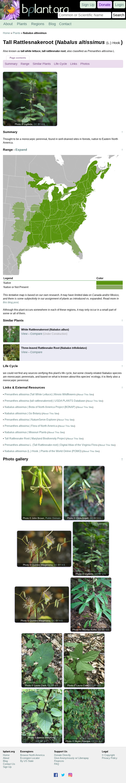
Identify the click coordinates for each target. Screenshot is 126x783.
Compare (36, 333)
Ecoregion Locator (30, 758)
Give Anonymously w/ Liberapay (71, 758)
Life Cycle (60, 63)
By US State (26, 761)
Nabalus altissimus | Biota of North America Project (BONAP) (40, 407)
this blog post (10, 302)
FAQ (56, 763)
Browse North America (32, 755)
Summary (11, 63)
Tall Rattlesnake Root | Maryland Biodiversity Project (35, 438)
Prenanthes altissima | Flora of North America (31, 425)
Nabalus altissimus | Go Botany (23, 413)
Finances (59, 761)
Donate (104, 5)
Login (119, 5)
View (24, 333)
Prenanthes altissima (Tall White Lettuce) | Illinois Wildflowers (40, 394)
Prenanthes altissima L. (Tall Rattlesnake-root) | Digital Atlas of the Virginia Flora (51, 444)
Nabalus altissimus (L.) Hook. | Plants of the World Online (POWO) (43, 451)
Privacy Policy (109, 758)
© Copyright (108, 755)
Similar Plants (42, 63)
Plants (22, 24)
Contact (65, 24)
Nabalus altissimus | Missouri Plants (26, 432)
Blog (52, 24)
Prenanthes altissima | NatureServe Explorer (30, 419)
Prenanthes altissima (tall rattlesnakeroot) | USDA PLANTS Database (45, 400)
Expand (21, 149)
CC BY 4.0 (39, 124)
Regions (37, 24)
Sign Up (88, 5)
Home (6, 33)
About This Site (85, 394)
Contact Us (9, 763)
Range (25, 63)
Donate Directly (62, 755)
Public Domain (52, 518)
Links (73, 63)
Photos (85, 63)
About (8, 24)
